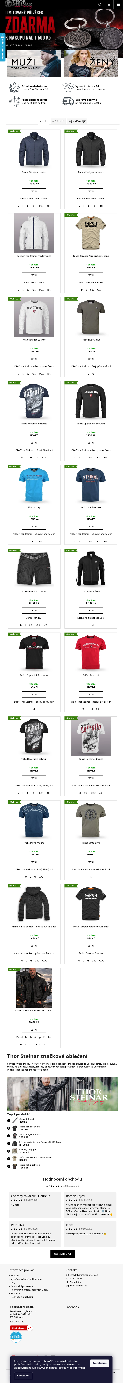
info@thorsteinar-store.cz (84, 1275)
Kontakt (15, 1275)
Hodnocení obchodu (62, 1179)
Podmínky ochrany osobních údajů (29, 1289)
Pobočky (15, 1293)
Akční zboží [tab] (58, 121)
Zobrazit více (62, 1254)
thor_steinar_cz (78, 1285)
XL (28, 205)
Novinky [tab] (44, 121)
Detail (34, 191)
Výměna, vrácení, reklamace (26, 1279)
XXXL (41, 205)
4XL (48, 205)
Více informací (76, 1368)
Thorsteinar (76, 1282)
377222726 (76, 1278)
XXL (34, 205)
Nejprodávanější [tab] (77, 121)
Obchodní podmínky (22, 1286)
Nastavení (23, 1375)
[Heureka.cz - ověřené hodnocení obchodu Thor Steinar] (16, 1337)
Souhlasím (100, 1363)
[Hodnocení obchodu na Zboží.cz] (21, 1328)
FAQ (13, 1282)
